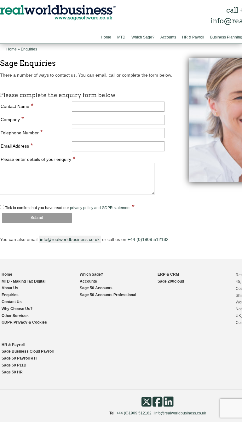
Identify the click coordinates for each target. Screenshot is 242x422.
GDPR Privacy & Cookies (24, 322)
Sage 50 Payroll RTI (19, 358)
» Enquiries (27, 49)
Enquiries (10, 295)
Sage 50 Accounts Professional (108, 295)
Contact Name (17, 106)
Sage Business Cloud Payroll (28, 351)
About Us (10, 288)
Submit (37, 217)
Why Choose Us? (17, 309)
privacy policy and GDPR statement (100, 208)
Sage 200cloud (171, 281)
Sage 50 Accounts (96, 288)
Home (106, 37)
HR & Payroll (193, 37)
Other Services (15, 316)
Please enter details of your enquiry (38, 159)
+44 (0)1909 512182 (148, 239)
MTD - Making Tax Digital (23, 281)
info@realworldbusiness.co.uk (70, 239)
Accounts (168, 37)
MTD (121, 37)
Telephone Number (22, 133)
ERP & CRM (168, 274)
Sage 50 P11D (14, 365)
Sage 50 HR (12, 372)
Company (12, 119)
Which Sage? (142, 37)
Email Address (17, 146)
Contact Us (12, 302)
